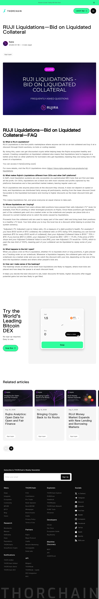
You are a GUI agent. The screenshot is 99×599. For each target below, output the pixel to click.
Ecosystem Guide (53, 531)
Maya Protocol (30, 538)
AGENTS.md (51, 556)
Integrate (7, 496)
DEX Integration (31, 573)
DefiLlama (7, 535)
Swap (6, 493)
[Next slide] (11, 448)
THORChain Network (54, 506)
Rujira (11, 42)
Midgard (28, 563)
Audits (27, 516)
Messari (6, 531)
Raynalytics (8, 541)
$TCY (6, 509)
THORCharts (8, 544)
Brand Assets (30, 513)
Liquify (27, 541)
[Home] (12, 11)
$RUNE (6, 506)
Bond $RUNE (30, 506)
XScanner (50, 513)
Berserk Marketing (31, 544)
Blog (5, 513)
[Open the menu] (93, 11)
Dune (5, 538)
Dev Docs (50, 528)
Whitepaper (29, 509)
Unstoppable (29, 548)
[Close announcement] (94, 2)
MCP (48, 549)
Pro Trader (29, 499)
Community (8, 503)
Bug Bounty (51, 535)
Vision (6, 516)
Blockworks (8, 528)
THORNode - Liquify (32, 570)
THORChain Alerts (10, 566)
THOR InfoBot (9, 560)
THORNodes (51, 503)
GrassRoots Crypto (10, 548)
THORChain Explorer (54, 493)
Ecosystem (8, 499)
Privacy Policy (30, 519)
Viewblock (50, 499)
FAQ (27, 493)
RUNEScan (51, 496)
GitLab (49, 525)
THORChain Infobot (11, 563)
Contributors (29, 496)
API (48, 553)
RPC (27, 576)
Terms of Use (30, 522)
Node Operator (30, 503)
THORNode (29, 566)
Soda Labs (29, 551)
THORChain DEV (10, 570)
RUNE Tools (51, 509)
